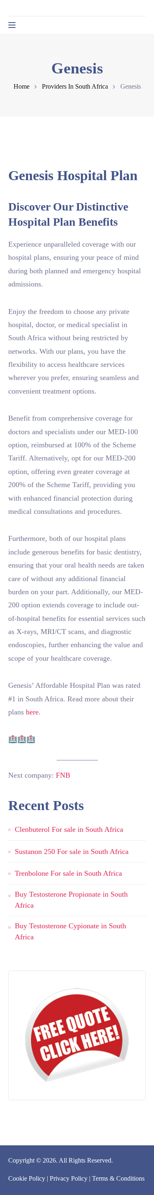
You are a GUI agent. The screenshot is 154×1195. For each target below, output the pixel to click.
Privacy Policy (68, 1178)
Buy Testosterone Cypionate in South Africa (70, 931)
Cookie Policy (26, 1178)
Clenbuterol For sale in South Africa (69, 829)
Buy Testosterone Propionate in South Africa (71, 899)
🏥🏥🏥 (21, 739)
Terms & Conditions (118, 1178)
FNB (63, 775)
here (32, 712)
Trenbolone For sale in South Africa (68, 873)
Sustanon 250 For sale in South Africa (72, 851)
